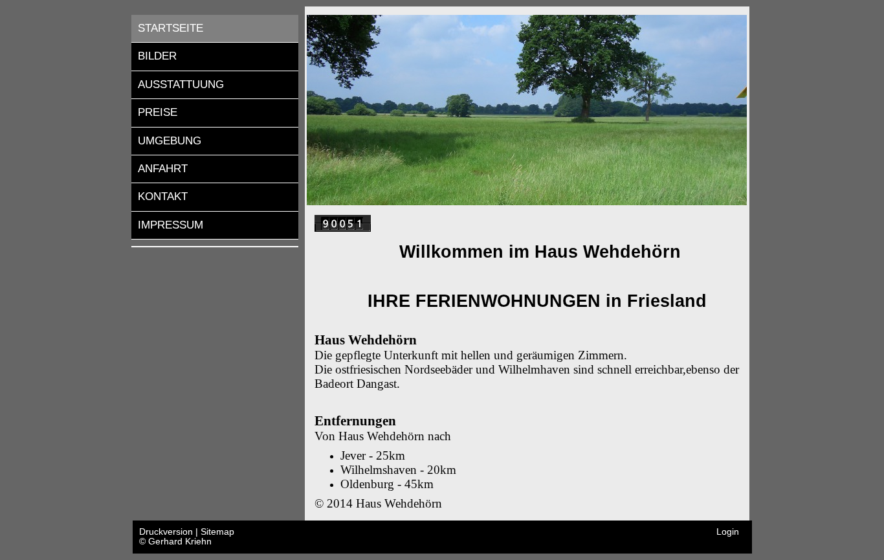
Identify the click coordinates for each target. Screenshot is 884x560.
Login (727, 532)
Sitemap (217, 531)
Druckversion (167, 531)
